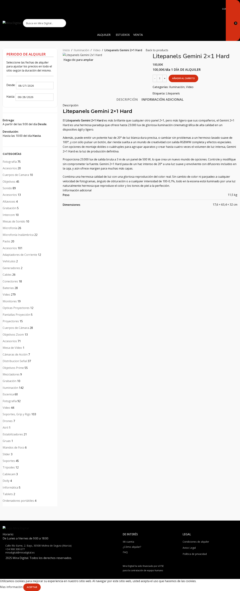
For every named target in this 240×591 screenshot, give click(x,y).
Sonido (7, 188)
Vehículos (9, 261)
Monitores (10, 301)
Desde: (11, 85)
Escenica (8, 394)
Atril (5, 428)
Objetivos (9, 182)
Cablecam (9, 474)
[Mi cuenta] (225, 23)
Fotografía (10, 162)
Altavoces (9, 201)
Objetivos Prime (13, 368)
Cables (7, 275)
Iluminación (10, 388)
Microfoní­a (10, 228)
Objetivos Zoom (13, 334)
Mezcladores (11, 374)
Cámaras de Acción (15, 354)
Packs (6, 241)
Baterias (8, 288)
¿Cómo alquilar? (132, 546)
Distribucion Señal (15, 361)
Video (6, 294)
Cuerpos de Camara (16, 175)
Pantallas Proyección (16, 315)
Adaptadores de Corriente (20, 255)
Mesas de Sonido (14, 221)
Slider (6, 454)
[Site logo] (12, 23)
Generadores (11, 268)
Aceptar (32, 587)
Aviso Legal (189, 547)
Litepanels (173, 93)
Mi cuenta (128, 541)
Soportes (9, 461)
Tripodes (9, 467)
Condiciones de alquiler (196, 541)
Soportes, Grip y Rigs (17, 414)
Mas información (11, 587)
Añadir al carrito (183, 78)
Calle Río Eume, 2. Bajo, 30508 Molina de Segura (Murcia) (38, 545)
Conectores (10, 281)
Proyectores (11, 321)
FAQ (125, 552)
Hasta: (10, 97)
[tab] (127, 99)
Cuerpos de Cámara (16, 328)
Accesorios (10, 168)
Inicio (66, 50)
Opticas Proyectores (16, 308)
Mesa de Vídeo (12, 348)
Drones (8, 421)
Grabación (9, 208)
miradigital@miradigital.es (20, 552)
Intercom (9, 215)
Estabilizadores (13, 434)
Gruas (7, 441)
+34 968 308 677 (15, 549)
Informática (10, 487)
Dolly (6, 481)
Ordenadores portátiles (18, 501)
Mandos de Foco (13, 447)
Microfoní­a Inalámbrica (18, 235)
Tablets (8, 494)
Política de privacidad (195, 554)
